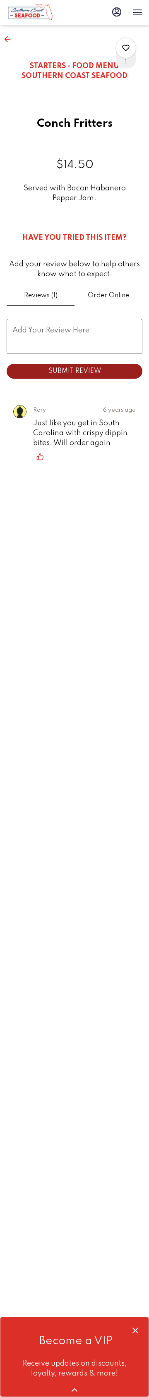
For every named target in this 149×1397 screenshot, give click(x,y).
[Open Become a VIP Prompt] (74, 1390)
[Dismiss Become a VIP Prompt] (135, 1330)
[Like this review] (42, 456)
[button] (10, 39)
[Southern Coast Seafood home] (44, 12)
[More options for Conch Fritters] (126, 48)
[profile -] (117, 12)
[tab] (40, 296)
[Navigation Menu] (137, 12)
